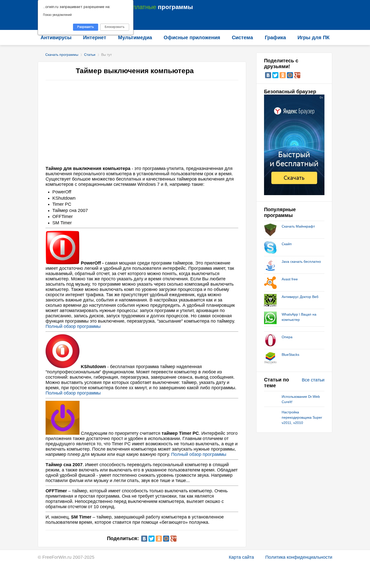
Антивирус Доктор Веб (300, 297)
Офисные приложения (192, 37)
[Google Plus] (173, 539)
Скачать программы (61, 55)
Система (242, 37)
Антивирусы (56, 37)
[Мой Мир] (166, 539)
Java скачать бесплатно (301, 261)
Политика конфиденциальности (298, 557)
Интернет (94, 37)
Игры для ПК (313, 37)
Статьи (89, 55)
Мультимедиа (135, 37)
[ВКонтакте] (144, 539)
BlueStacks (290, 355)
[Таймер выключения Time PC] (63, 433)
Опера (287, 337)
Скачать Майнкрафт (298, 226)
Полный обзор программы (73, 326)
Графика (275, 37)
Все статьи (313, 379)
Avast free (290, 279)
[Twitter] (152, 539)
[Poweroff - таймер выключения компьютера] (63, 263)
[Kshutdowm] (63, 366)
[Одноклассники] (159, 539)
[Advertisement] (142, 126)
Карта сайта (241, 557)
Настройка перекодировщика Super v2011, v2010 (302, 417)
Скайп (287, 244)
